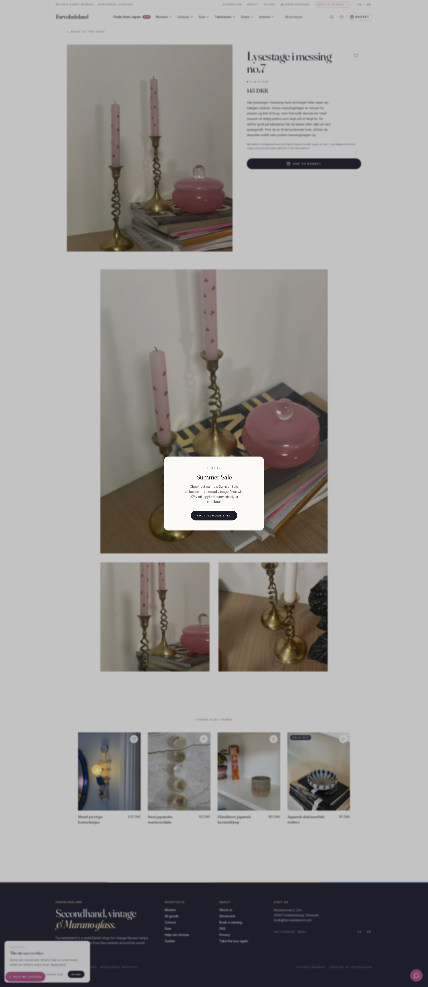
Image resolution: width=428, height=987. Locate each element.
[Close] (256, 463)
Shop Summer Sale (214, 515)
